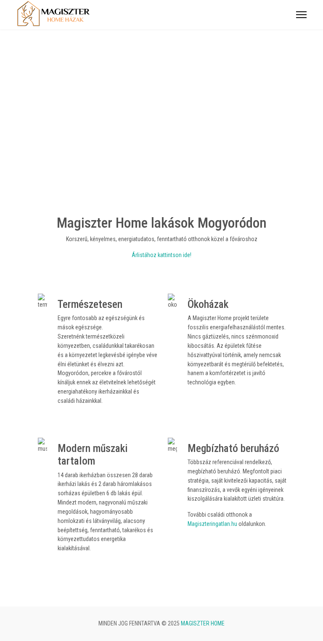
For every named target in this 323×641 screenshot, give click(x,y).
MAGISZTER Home (203, 623)
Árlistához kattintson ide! (161, 255)
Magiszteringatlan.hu (212, 523)
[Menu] (301, 14)
